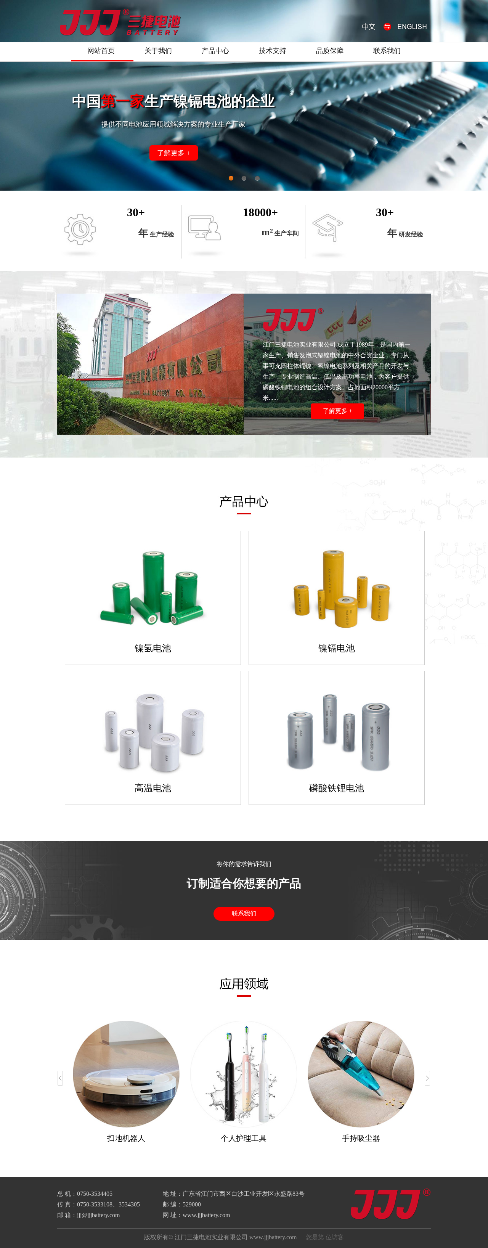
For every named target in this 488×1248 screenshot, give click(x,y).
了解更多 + (173, 153)
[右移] (427, 1078)
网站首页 (101, 51)
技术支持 (272, 51)
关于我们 (158, 51)
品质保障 (330, 51)
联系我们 (387, 51)
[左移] (60, 1078)
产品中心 (215, 51)
